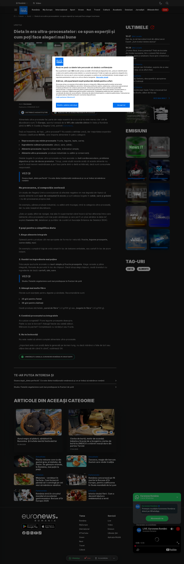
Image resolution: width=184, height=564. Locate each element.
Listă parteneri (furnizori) (65, 97)
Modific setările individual (67, 105)
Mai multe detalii (102, 77)
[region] (93, 84)
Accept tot (121, 105)
